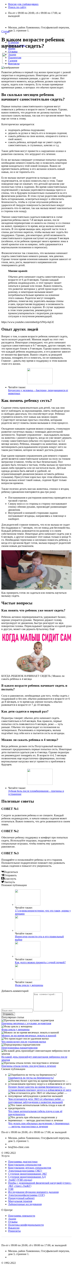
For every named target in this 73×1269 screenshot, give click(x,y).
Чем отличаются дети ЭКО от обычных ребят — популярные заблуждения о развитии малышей (36, 1101)
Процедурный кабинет (21, 1198)
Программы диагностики (23, 1161)
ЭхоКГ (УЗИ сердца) (20, 1179)
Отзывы (12, 51)
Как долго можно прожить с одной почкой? (40, 962)
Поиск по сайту (17, 7)
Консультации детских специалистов (29, 1167)
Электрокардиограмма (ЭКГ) (25, 1170)
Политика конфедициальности (26, 1224)
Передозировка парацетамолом (19, 1047)
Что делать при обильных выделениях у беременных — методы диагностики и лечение (38, 1125)
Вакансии (14, 1227)
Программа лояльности (21, 1215)
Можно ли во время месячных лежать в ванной (28, 1035)
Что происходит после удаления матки (23, 1041)
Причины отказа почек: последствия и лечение (28, 1066)
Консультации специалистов (24, 1164)
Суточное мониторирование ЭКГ (27, 1173)
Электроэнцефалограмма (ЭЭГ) (26, 1195)
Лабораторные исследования (25, 1204)
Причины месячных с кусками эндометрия (26, 1023)
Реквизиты (14, 1230)
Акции (12, 54)
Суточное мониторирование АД (27, 1176)
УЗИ (10, 1189)
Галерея (12, 60)
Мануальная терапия (20, 1201)
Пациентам (14, 57)
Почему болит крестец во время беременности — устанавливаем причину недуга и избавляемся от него (39, 1088)
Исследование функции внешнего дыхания (33, 1192)
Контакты (14, 63)
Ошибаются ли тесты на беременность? (31, 1077)
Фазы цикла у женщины (29, 985)
